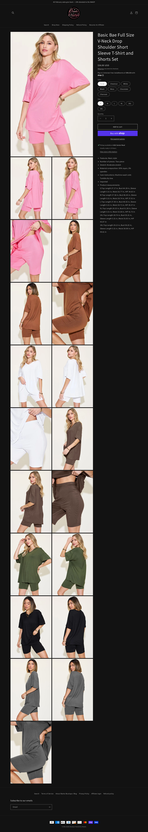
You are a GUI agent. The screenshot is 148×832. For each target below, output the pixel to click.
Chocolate (124, 89)
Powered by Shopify (80, 826)
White (125, 84)
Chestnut (114, 84)
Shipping (101, 69)
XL (122, 103)
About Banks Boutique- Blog (66, 794)
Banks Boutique (70, 826)
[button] (12, 12)
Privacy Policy (84, 794)
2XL (129, 103)
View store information (108, 152)
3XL (101, 109)
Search (36, 794)
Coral (102, 84)
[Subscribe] (49, 807)
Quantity (100, 114)
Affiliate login (96, 794)
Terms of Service (47, 794)
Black (102, 89)
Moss (112, 89)
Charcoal (103, 94)
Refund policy (108, 794)
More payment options (118, 139)
